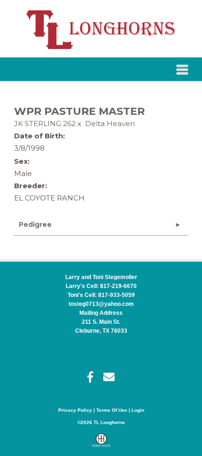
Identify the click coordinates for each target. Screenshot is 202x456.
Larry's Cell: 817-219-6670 (101, 286)
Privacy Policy (75, 410)
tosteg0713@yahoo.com (101, 304)
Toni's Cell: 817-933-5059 (101, 295)
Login (138, 410)
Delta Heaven (110, 123)
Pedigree (35, 224)
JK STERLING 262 (45, 123)
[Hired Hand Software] (101, 444)
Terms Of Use (111, 410)
